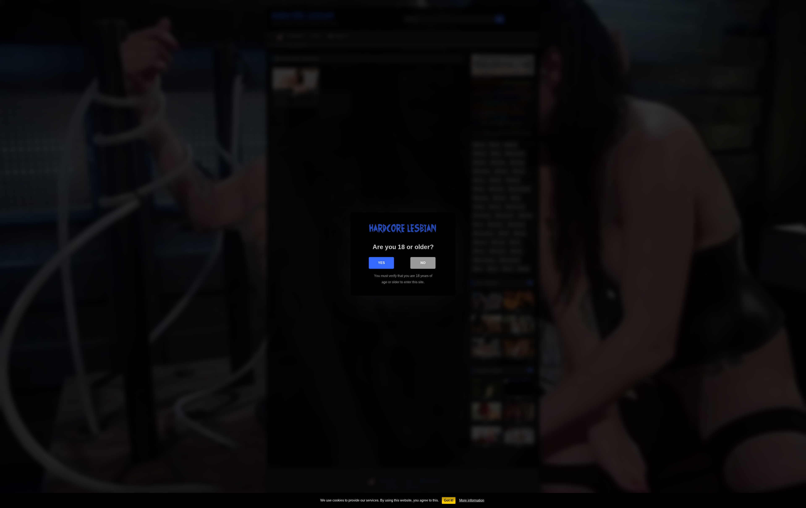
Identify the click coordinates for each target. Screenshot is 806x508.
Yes (381, 263)
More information (471, 500)
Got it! (448, 500)
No (422, 263)
